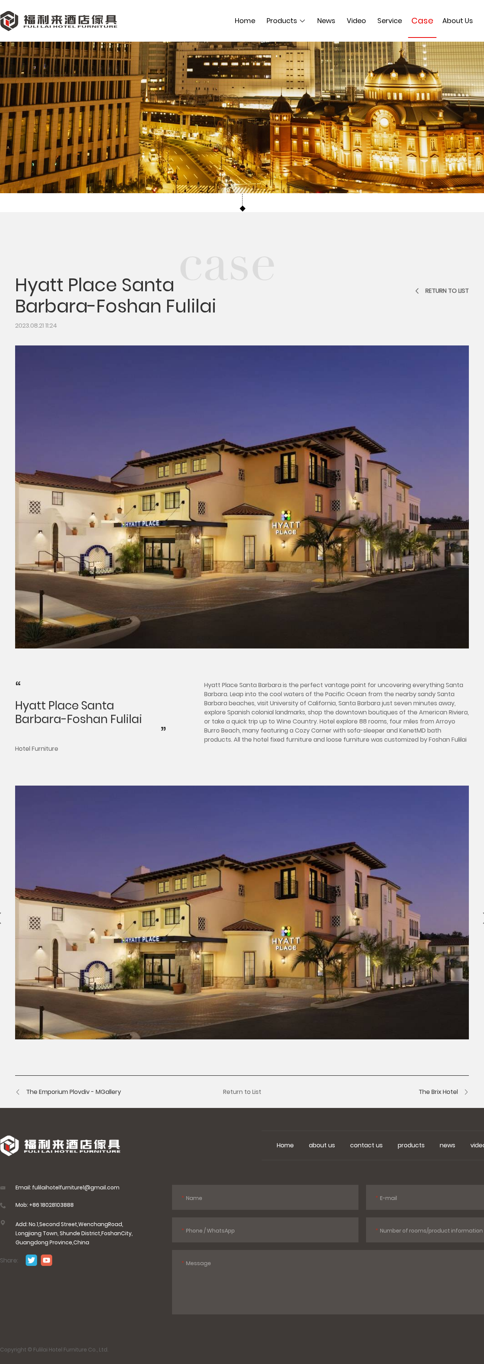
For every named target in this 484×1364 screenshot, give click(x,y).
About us (457, 20)
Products (282, 20)
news (447, 1145)
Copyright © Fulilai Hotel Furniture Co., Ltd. (54, 1349)
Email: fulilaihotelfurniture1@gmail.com (67, 1187)
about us (322, 1145)
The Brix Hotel (438, 1091)
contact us (366, 1145)
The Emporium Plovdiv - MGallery (73, 1091)
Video (356, 20)
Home (245, 20)
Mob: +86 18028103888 (45, 1205)
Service (389, 20)
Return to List (242, 1091)
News (326, 20)
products (411, 1145)
